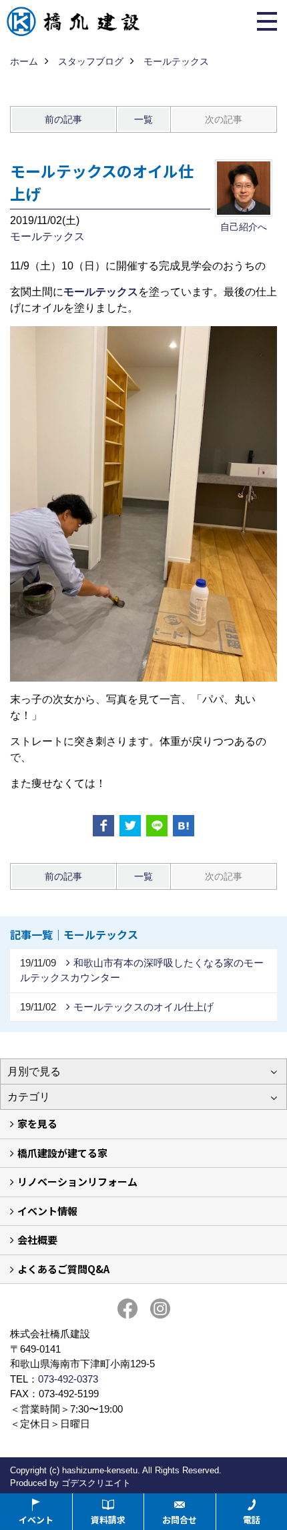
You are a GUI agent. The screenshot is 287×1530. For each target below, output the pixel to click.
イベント (36, 1519)
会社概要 (37, 1240)
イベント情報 (47, 1211)
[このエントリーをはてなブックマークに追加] (183, 825)
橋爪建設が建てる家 (62, 1153)
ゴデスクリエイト (96, 1483)
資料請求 (108, 1519)
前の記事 (63, 119)
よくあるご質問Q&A (63, 1269)
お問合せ (179, 1519)
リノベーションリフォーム (77, 1182)
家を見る (37, 1123)
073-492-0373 (68, 1379)
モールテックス (47, 236)
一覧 (143, 119)
